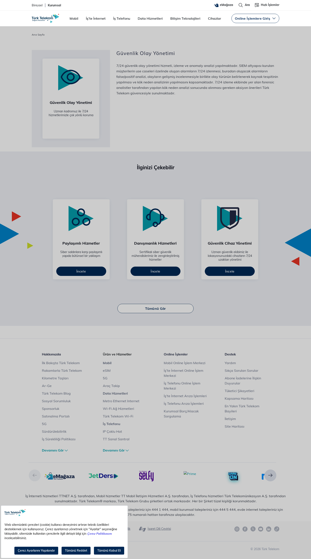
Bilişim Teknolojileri (185, 18)
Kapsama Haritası (239, 398)
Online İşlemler (176, 354)
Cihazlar (214, 18)
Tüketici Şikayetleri (239, 391)
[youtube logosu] (261, 529)
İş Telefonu (121, 18)
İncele (81, 271)
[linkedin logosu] (269, 529)
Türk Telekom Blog (56, 393)
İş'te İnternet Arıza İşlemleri (185, 396)
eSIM (107, 370)
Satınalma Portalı (56, 416)
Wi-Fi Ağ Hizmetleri (118, 408)
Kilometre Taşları (55, 378)
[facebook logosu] (245, 529)
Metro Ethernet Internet (121, 401)
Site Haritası (234, 426)
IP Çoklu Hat (112, 431)
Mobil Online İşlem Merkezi (184, 363)
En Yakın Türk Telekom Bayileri (242, 408)
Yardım (230, 363)
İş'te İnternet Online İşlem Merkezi (183, 373)
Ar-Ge (47, 386)
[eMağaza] (60, 476)
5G (44, 424)
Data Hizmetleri (150, 18)
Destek (230, 354)
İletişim (230, 419)
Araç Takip (111, 386)
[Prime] (190, 473)
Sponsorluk (50, 408)
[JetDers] (103, 476)
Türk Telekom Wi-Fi (118, 416)
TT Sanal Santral (116, 439)
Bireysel (37, 5)
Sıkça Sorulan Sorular (241, 370)
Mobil (74, 18)
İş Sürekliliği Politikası (59, 439)
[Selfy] (146, 476)
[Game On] (233, 476)
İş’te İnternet (96, 18)
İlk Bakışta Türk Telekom (61, 363)
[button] (35, 475)
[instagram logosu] (237, 529)
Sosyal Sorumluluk (56, 401)
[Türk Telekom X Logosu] (253, 528)
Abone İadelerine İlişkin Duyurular (243, 380)
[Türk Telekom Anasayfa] (45, 18)
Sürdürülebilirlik (54, 431)
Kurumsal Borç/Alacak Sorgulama (181, 413)
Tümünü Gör (155, 308)
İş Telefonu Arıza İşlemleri (184, 403)
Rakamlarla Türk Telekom (62, 370)
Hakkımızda (51, 354)
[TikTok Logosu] (276, 528)
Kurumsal (54, 5)
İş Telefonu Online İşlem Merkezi (182, 385)
